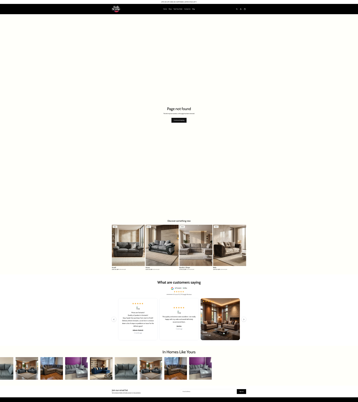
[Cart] (245, 9)
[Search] (237, 9)
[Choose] (142, 263)
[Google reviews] (172, 288)
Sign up (241, 391)
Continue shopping (179, 120)
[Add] (209, 263)
